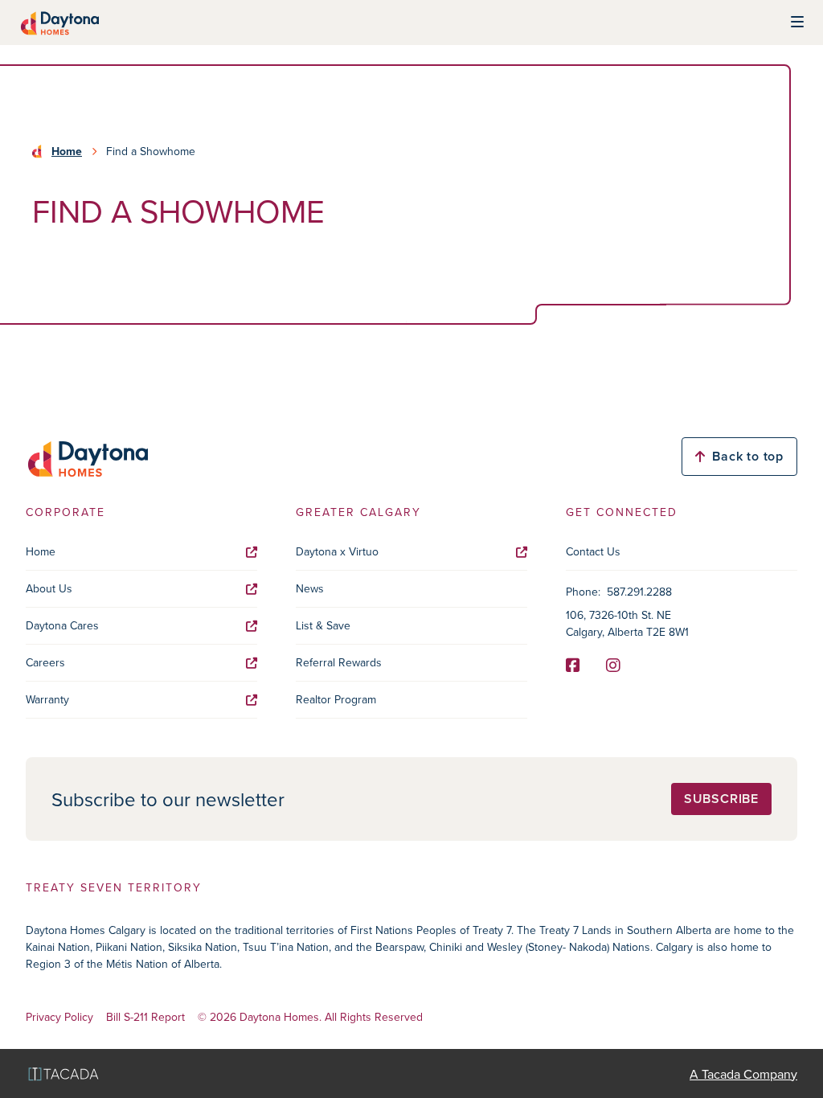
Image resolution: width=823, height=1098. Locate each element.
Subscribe (721, 798)
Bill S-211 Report (145, 1017)
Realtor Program (336, 699)
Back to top (748, 456)
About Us (49, 588)
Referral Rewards (339, 662)
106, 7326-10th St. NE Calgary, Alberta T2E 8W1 (627, 623)
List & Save (323, 625)
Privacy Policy (59, 1017)
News (310, 588)
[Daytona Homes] (59, 22)
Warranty (47, 699)
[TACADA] (63, 1073)
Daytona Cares (62, 625)
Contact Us (593, 551)
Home (66, 151)
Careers (45, 662)
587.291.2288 (639, 592)
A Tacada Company (743, 1074)
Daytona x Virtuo (337, 551)
